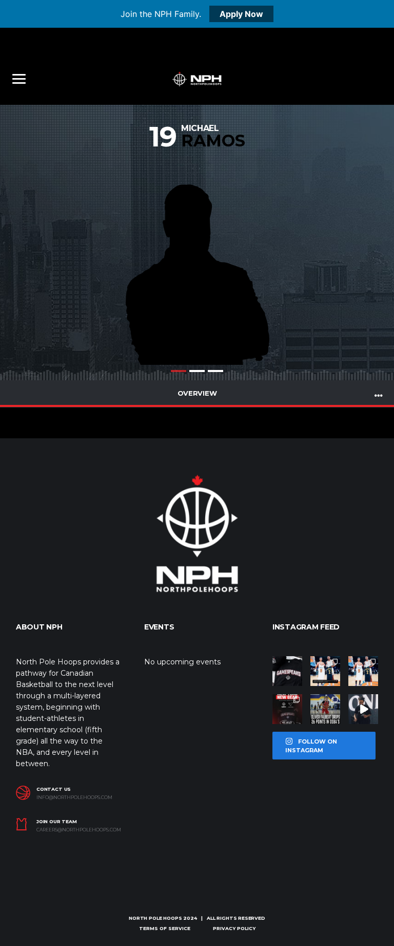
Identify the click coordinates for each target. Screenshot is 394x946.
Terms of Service (164, 928)
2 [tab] (197, 371)
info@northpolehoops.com (74, 797)
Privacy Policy (234, 928)
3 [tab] (215, 371)
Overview (197, 393)
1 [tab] (178, 371)
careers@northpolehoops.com (78, 829)
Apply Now (241, 14)
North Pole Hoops (155, 918)
